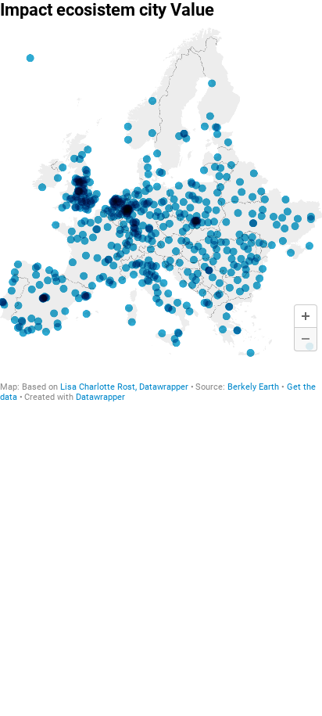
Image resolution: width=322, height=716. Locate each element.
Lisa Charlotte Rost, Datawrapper (124, 387)
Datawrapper (100, 397)
